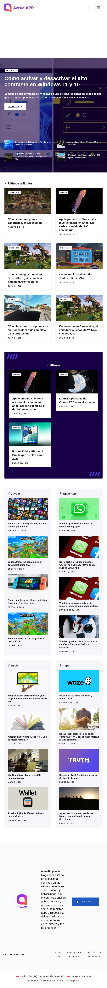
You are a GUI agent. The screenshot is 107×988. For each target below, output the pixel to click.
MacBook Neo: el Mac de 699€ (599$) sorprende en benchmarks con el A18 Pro (27, 699)
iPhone (63, 192)
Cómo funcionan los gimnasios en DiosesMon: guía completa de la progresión (28, 330)
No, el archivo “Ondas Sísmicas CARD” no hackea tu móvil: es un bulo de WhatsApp (77, 565)
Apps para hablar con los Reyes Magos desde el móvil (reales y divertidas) (76, 816)
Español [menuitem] (74, 980)
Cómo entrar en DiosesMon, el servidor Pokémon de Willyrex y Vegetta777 (78, 330)
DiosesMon (14, 192)
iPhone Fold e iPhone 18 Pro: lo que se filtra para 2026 (27, 455)
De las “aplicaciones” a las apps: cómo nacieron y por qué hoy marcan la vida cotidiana (79, 737)
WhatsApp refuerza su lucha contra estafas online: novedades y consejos (78, 644)
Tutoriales (11, 70)
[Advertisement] (53, 36)
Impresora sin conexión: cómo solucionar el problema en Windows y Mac (31, 156)
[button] (89, 8)
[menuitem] (26, 976)
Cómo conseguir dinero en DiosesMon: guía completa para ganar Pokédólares (25, 278)
